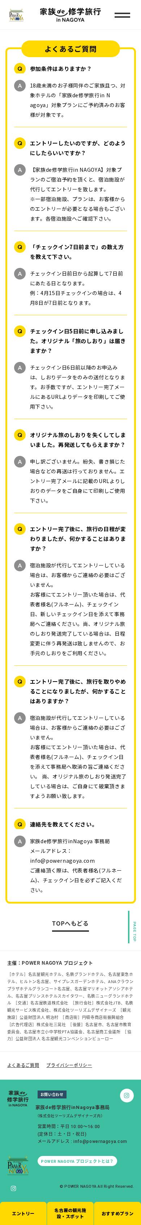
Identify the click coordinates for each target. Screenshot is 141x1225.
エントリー (23, 1213)
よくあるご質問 (23, 1065)
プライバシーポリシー (69, 1065)
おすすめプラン (117, 1213)
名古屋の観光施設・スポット (70, 1213)
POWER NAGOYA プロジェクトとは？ (77, 1161)
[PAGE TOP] (132, 917)
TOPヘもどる (70, 923)
